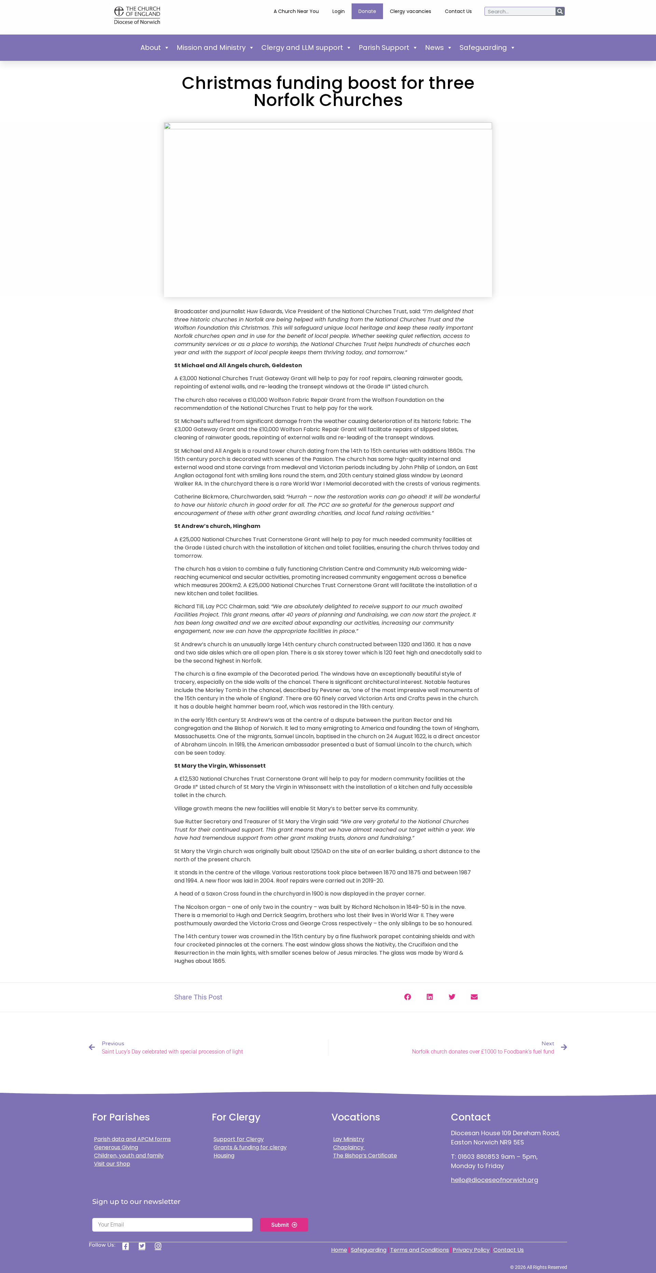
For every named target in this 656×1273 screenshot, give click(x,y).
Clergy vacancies (410, 11)
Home (339, 1250)
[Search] (560, 11)
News (434, 47)
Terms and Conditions (419, 1250)
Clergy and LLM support (302, 47)
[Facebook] (128, 1246)
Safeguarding (483, 47)
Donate (367, 11)
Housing (224, 1155)
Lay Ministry (348, 1139)
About (150, 47)
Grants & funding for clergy (250, 1147)
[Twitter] (144, 1246)
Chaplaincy (349, 1147)
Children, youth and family (129, 1155)
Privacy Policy (471, 1250)
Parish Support (384, 47)
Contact (471, 1117)
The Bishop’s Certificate (365, 1155)
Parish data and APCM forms (132, 1139)
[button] (407, 997)
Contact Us (458, 11)
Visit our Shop (112, 1164)
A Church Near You (296, 11)
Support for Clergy (239, 1139)
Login (338, 11)
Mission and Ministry (211, 47)
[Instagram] (160, 1246)
